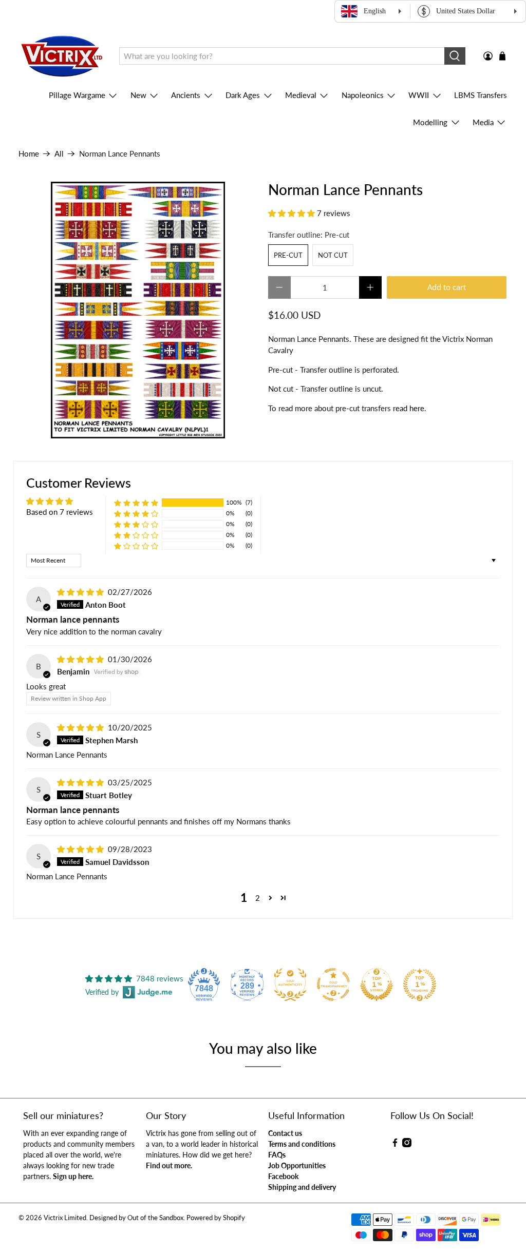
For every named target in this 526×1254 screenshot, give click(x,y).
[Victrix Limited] (61, 56)
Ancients (185, 95)
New (138, 95)
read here (408, 408)
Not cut (333, 255)
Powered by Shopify (215, 1218)
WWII (418, 95)
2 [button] (257, 897)
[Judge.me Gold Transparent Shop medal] (333, 984)
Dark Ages (243, 95)
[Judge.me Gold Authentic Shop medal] (290, 984)
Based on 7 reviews (59, 511)
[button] (291, 213)
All (59, 154)
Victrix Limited (65, 1218)
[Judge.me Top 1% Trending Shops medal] (419, 984)
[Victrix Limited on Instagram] (406, 1144)
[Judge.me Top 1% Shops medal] (376, 984)
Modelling (430, 122)
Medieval (300, 95)
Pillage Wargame (77, 95)
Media (483, 122)
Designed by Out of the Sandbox (136, 1218)
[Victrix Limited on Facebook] (395, 1144)
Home (28, 154)
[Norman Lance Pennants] (138, 310)
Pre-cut (288, 255)
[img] (80, 591)
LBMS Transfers (480, 95)
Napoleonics (363, 95)
